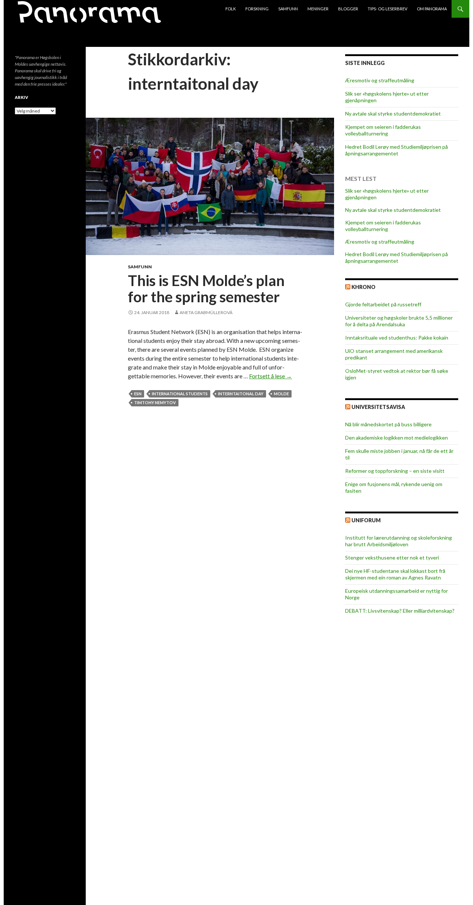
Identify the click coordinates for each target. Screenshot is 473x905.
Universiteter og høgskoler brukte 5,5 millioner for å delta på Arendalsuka (399, 320)
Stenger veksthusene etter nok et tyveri (392, 557)
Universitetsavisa (378, 407)
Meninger (318, 8)
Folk (230, 8)
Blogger (348, 8)
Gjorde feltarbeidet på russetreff (383, 304)
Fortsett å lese (270, 375)
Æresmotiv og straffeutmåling (379, 80)
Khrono (363, 287)
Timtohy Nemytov (155, 402)
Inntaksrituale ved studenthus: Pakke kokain (396, 337)
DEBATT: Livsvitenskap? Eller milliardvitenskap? (400, 611)
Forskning (257, 8)
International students (180, 393)
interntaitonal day (240, 393)
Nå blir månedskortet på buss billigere (388, 424)
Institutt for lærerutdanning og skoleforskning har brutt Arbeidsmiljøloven (398, 540)
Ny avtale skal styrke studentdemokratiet (393, 113)
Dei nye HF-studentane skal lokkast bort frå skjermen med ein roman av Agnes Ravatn (395, 574)
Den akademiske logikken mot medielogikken (396, 437)
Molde (281, 393)
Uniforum (366, 520)
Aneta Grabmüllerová (206, 312)
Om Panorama (432, 8)
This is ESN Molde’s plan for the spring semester (206, 289)
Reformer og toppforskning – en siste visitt (395, 471)
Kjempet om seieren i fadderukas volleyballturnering (383, 130)
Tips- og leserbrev (387, 8)
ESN (138, 393)
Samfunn (288, 8)
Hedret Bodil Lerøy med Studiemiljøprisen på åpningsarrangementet (396, 150)
